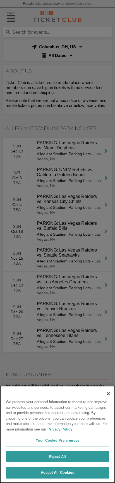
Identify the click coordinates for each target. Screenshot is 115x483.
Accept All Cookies (57, 472)
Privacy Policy (59, 429)
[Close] (108, 394)
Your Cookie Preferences (57, 440)
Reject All (57, 457)
